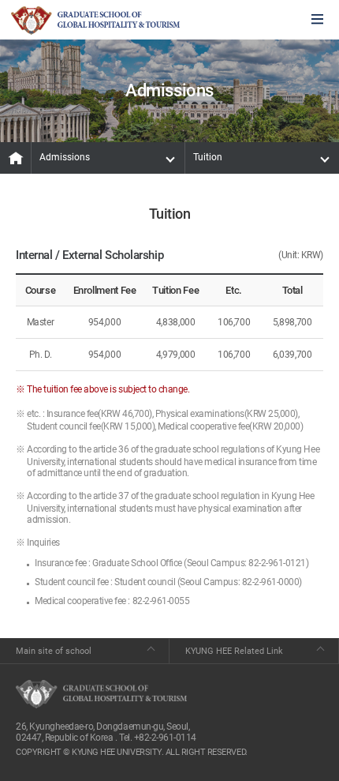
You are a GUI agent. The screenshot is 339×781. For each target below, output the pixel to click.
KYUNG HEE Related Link (234, 651)
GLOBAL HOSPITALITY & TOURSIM (95, 20)
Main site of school (53, 651)
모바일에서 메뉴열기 (317, 20)
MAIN (16, 158)
